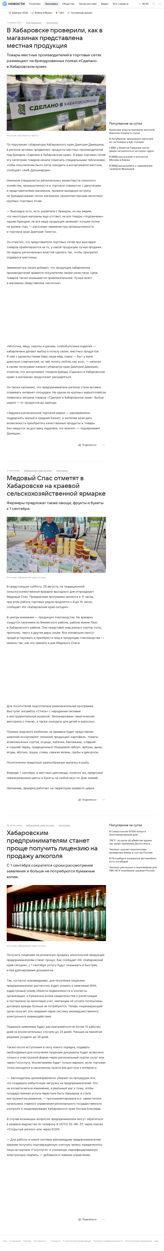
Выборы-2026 (20, 13)
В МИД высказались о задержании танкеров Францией (130, 167)
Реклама (27, 1241)
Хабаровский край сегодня (38, 470)
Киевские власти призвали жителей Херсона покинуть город (132, 131)
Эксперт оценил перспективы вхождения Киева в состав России (131, 851)
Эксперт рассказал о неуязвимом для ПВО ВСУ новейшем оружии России (133, 869)
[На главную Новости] (16, 4)
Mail (5, 1241)
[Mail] (5, 4)
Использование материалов (138, 1241)
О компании (15, 1241)
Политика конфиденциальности (108, 1241)
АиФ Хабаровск (34, 22)
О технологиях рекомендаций (77, 1241)
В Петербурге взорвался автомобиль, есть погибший (133, 860)
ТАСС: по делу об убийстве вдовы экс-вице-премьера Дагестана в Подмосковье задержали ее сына (130, 842)
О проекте (55, 1241)
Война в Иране (43, 13)
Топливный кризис (82, 13)
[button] (56, 103)
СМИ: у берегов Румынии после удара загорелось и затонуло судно (131, 149)
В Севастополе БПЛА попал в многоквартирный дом (127, 833)
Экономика (52, 22)
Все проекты (40, 1241)
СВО (61, 13)
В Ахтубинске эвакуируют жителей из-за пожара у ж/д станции (131, 140)
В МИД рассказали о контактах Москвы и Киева (128, 158)
